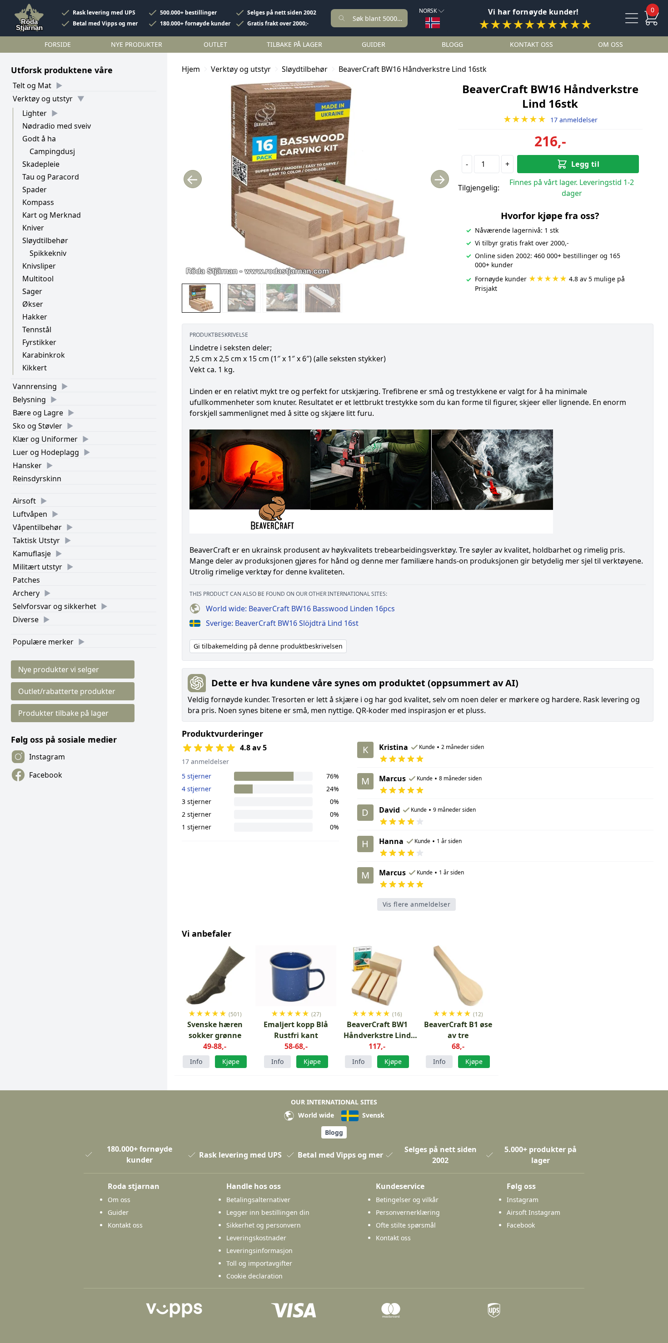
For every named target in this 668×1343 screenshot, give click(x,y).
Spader (34, 190)
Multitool (38, 279)
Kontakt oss (531, 44)
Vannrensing (35, 386)
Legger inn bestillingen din (267, 1212)
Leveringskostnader (256, 1237)
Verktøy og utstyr (43, 99)
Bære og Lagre (38, 413)
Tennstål (36, 330)
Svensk (372, 1115)
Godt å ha (39, 139)
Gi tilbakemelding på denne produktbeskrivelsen (268, 646)
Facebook (45, 775)
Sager (32, 291)
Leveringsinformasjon (259, 1250)
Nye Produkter (136, 44)
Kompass (38, 202)
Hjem (191, 69)
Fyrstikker (39, 342)
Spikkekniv (48, 253)
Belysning (29, 399)
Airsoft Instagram (533, 1212)
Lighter (34, 113)
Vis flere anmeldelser (416, 904)
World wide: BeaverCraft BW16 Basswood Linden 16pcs (300, 609)
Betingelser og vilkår (407, 1199)
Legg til (585, 164)
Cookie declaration (254, 1276)
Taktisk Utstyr (36, 540)
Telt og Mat (32, 85)
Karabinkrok (43, 355)
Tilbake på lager (294, 44)
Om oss (610, 44)
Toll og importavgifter (259, 1263)
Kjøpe (230, 1061)
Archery (26, 593)
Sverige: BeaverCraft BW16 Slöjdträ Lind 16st (282, 623)
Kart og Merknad (51, 215)
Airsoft (24, 501)
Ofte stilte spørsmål (406, 1225)
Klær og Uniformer (45, 439)
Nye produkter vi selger (58, 669)
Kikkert (34, 368)
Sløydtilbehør (45, 240)
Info (196, 1061)
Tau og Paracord (50, 177)
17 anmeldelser (550, 119)
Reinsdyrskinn (37, 479)
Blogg (452, 44)
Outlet (215, 44)
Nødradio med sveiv (56, 126)
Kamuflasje (32, 554)
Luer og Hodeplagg (46, 452)
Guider (373, 44)
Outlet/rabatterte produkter (66, 691)
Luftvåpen (30, 514)
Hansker (27, 465)
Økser (32, 304)
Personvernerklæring (408, 1212)
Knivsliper (39, 266)
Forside (58, 44)
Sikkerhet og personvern (263, 1225)
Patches (26, 580)
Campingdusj (52, 151)
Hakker (34, 317)
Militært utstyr (37, 567)
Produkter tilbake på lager (63, 713)
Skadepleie (41, 164)
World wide (315, 1115)
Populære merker (43, 642)
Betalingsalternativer (258, 1199)
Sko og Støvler (37, 426)
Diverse (26, 619)
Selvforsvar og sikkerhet (54, 606)
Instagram (47, 757)
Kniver (33, 228)
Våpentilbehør (37, 527)
